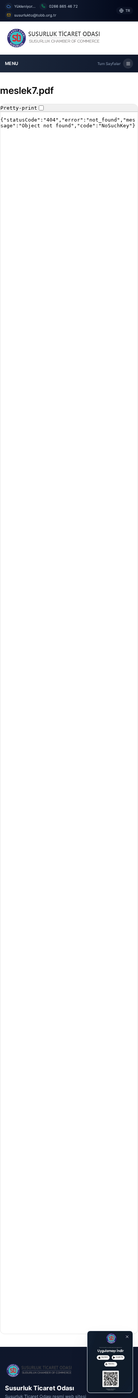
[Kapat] (127, 1336)
